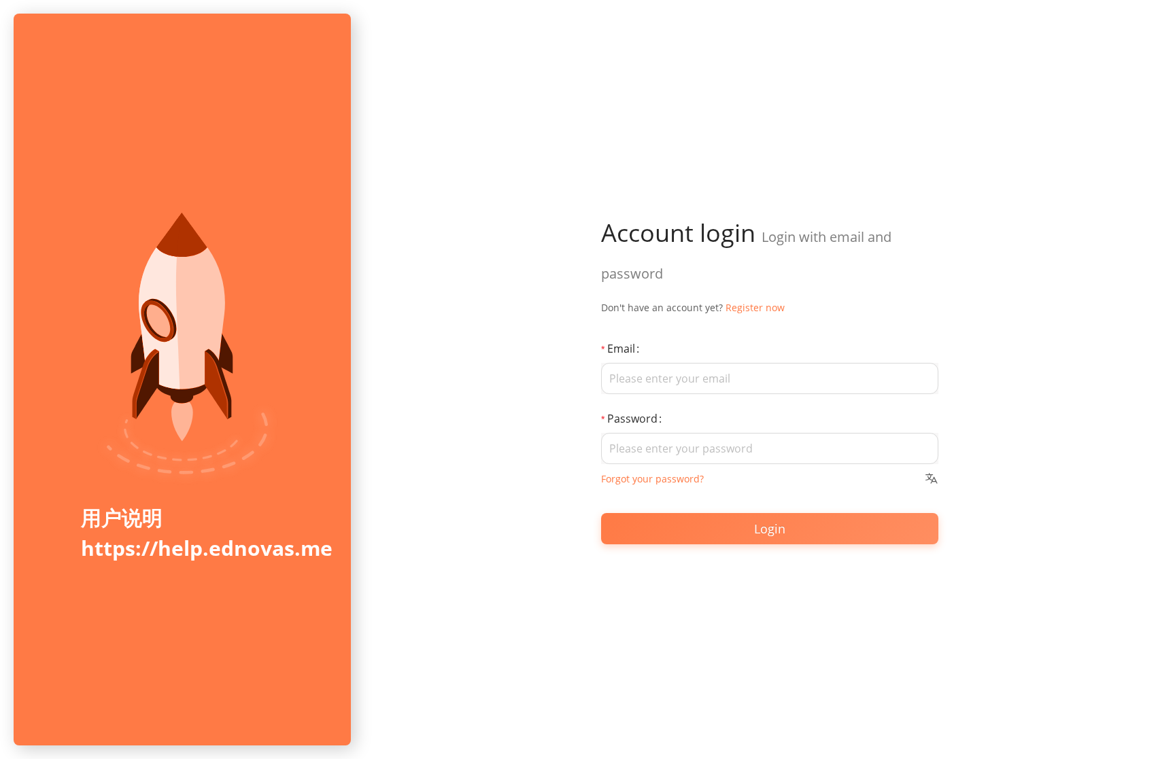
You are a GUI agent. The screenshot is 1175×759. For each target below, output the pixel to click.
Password (632, 418)
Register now (755, 307)
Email (621, 348)
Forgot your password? (652, 478)
